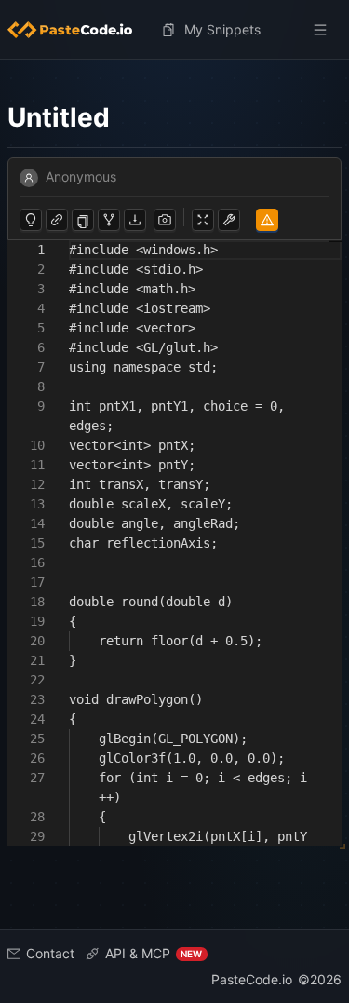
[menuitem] (77, 30)
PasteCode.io (251, 979)
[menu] (174, 30)
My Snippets (222, 29)
